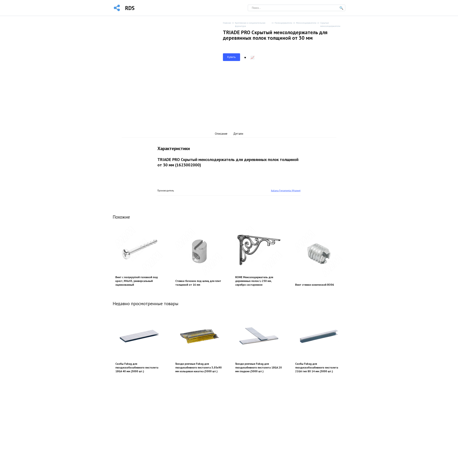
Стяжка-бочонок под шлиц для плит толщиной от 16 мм (198, 282)
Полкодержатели (283, 22)
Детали (238, 134)
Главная (227, 22)
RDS (130, 7)
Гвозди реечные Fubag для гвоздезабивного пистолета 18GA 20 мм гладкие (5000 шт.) (258, 367)
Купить (231, 57)
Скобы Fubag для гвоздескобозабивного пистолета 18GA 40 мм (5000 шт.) (136, 367)
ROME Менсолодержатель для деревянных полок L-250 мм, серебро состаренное (254, 280)
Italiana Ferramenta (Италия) (286, 190)
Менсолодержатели (306, 22)
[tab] (221, 134)
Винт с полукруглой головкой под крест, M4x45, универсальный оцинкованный (136, 280)
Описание (221, 134)
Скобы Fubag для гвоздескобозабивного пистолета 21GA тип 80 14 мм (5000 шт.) (316, 367)
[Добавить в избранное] (245, 57)
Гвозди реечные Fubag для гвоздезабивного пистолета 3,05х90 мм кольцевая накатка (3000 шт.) (198, 367)
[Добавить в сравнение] (252, 57)
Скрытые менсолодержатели (330, 24)
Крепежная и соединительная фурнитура (250, 24)
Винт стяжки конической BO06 (314, 284)
